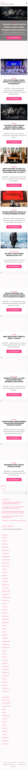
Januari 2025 (5, 588)
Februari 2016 (5, 666)
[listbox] (14, 31)
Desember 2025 (6, 556)
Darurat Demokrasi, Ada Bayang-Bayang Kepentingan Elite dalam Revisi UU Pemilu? (14, 295)
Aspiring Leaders (6, 703)
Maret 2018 (5, 613)
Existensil (3, 2)
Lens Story (4, 731)
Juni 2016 (4, 653)
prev (2, 12)
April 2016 (4, 660)
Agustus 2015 (5, 675)
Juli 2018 (4, 603)
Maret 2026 (5, 547)
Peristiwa (14, 22)
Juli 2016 (4, 650)
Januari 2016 (5, 669)
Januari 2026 (5, 553)
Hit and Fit (4, 718)
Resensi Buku (5, 740)
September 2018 (6, 597)
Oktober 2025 (5, 563)
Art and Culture (6, 700)
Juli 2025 (4, 569)
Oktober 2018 (5, 594)
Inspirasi (4, 725)
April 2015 (4, 682)
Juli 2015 (4, 679)
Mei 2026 (4, 541)
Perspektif (4, 737)
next (25, 12)
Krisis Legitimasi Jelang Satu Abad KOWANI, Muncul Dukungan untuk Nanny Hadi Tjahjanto (14, 170)
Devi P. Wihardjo (15, 72)
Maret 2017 (5, 635)
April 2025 (4, 578)
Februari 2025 (5, 584)
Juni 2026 (4, 537)
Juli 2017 (4, 625)
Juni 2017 (4, 628)
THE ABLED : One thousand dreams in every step (14, 520)
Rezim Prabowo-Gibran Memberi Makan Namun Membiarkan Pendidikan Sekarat (14, 423)
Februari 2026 (5, 550)
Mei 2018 (4, 610)
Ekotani (4, 712)
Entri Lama (3, 486)
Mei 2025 (4, 575)
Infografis (4, 721)
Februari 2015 (5, 688)
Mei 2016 (4, 657)
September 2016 (6, 647)
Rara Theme (13, 764)
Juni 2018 (4, 606)
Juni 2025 (4, 572)
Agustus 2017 (5, 622)
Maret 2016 (5, 663)
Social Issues (14, 291)
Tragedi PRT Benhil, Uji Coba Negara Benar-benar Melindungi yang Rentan (14, 380)
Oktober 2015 (5, 672)
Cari (3, 489)
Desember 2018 (6, 591)
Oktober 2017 (5, 619)
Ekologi (4, 709)
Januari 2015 (5, 691)
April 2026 (4, 544)
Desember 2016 (6, 641)
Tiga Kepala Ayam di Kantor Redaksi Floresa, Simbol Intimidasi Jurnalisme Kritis (14, 127)
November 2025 (6, 559)
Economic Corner (6, 706)
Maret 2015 (5, 685)
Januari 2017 (5, 638)
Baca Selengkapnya (14, 37)
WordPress (13, 766)
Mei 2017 (4, 632)
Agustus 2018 (5, 600)
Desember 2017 (6, 616)
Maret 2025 (5, 581)
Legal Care (4, 728)
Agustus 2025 (5, 566)
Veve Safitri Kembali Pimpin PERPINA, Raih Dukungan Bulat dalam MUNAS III (14, 82)
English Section (14, 251)
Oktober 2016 (5, 644)
